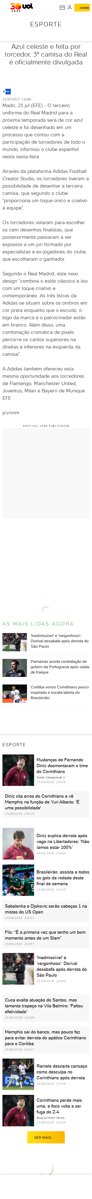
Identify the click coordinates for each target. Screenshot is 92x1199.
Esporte (46, 24)
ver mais (43, 1138)
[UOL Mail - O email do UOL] (62, 7)
